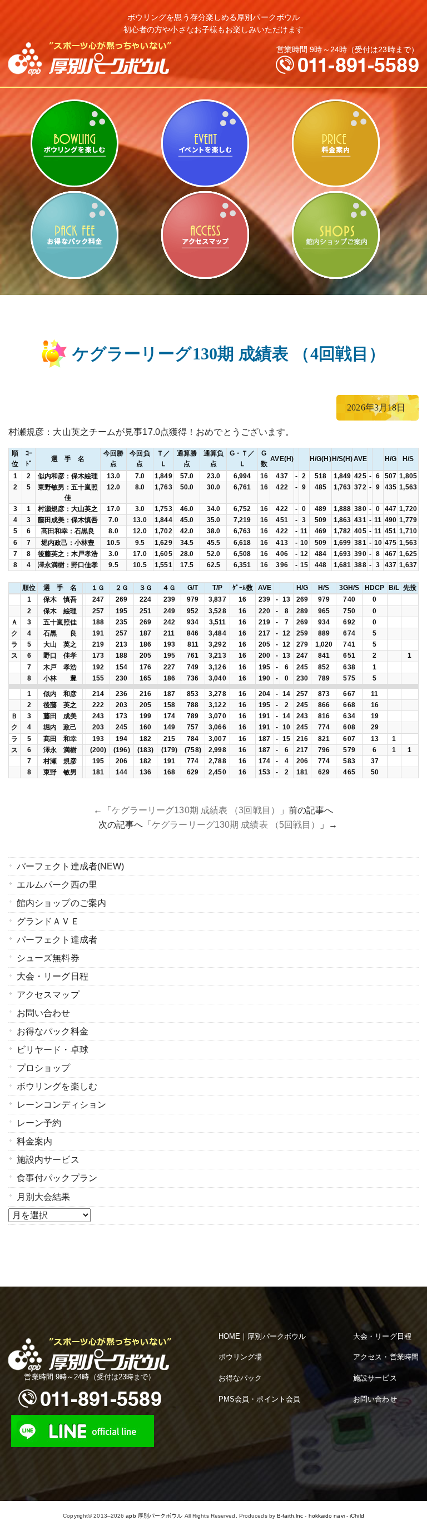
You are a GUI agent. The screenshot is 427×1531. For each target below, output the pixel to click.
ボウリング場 (240, 1357)
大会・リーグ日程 (52, 976)
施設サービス (375, 1378)
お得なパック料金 (74, 235)
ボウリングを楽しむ (74, 143)
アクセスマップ (205, 235)
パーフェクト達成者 (57, 939)
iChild (357, 1516)
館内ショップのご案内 (335, 235)
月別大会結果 (44, 1197)
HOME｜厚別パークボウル (262, 1336)
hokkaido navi (327, 1516)
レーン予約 (39, 1123)
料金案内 (335, 143)
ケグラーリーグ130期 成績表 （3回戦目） (196, 810)
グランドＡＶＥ (48, 921)
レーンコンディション (61, 1104)
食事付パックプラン (57, 1178)
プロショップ (44, 1068)
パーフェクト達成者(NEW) (70, 866)
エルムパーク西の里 (57, 884)
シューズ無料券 (48, 958)
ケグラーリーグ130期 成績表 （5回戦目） (236, 824)
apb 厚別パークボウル (154, 1516)
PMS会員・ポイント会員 (259, 1399)
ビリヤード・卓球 (205, 143)
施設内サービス (48, 1159)
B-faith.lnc (290, 1516)
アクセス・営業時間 (386, 1357)
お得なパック (240, 1378)
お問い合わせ (44, 1013)
